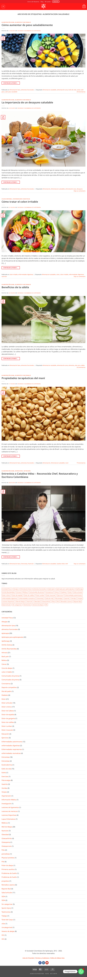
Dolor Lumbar (40, 595)
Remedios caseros (66, 601)
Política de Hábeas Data (57, 958)
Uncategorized (7, 927)
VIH (46, 605)
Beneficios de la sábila (15, 287)
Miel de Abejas (20, 601)
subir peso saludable (11, 92)
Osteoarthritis (46, 601)
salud (78, 90)
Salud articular (6, 605)
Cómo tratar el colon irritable (20, 201)
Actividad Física (6, 589)
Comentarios (81, 92)
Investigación (6, 803)
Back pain (5, 656)
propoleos (5, 881)
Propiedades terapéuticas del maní (23, 378)
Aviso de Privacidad (28, 958)
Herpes (80, 598)
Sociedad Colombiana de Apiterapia (29, 30)
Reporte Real (77, 601)
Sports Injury (6, 908)
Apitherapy (79, 589)
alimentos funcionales (23, 22)
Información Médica (9, 800)
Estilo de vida (72, 90)
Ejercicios (60, 595)
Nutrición (27, 471)
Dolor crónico (6, 595)
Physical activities (8, 858)
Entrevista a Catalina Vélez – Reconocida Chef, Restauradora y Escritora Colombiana (40, 475)
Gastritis (66, 598)
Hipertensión (6, 796)
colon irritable (7, 199)
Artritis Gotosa (7, 645)
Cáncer (57, 592)
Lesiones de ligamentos (10, 807)
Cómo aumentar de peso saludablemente (27, 25)
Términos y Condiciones (42, 958)
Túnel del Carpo (7, 920)
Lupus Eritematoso (8, 819)
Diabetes (63, 592)
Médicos (5, 823)
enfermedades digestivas (21, 199)
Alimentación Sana (8, 22)
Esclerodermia (7, 765)
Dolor (70, 592)
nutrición (4, 276)
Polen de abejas (7, 865)
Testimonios (27, 605)
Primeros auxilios (8, 869)
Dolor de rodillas (29, 595)
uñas (3, 923)
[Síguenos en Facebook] (40, 962)
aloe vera (77, 365)
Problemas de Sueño (9, 873)
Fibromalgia (58, 598)
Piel (58, 601)
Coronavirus (49, 592)
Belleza (25, 592)
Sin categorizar (17, 605)
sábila (83, 365)
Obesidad (37, 601)
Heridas (73, 598)
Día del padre (6, 691)
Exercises (5, 776)
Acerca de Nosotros (33, 1)
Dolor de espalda (17, 595)
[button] (3, 6)
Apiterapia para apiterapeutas (65, 589)
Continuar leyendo (10, 83)
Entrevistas (19, 471)
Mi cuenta (48, 1)
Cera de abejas (7, 668)
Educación (5, 734)
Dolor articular (78, 592)
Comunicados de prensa (36, 592)
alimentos (71, 365)
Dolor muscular (50, 595)
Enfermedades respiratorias (12, 749)
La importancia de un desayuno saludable (27, 102)
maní (66, 463)
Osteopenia (6, 842)
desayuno (80, 189)
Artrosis (18, 592)
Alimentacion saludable (49, 90)
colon (57, 274)
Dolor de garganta (8, 718)
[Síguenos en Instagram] (43, 962)
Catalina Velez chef (62, 563)
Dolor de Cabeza (8, 711)
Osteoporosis (6, 846)
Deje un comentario (79, 191)
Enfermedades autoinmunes (73, 595)
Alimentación (46, 189)
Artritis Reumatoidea (8, 592)
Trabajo (4, 916)
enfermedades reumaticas (27, 598)
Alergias (15, 589)
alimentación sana (62, 90)
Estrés (4, 772)
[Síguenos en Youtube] (47, 962)
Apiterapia (51, 589)
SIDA (3, 896)
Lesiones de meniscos (10, 811)
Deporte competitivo (9, 687)
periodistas (6, 854)
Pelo (53, 601)
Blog (42, 1)
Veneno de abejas (38, 605)
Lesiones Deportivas (8, 601)
